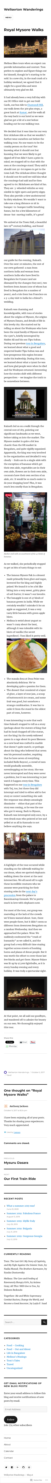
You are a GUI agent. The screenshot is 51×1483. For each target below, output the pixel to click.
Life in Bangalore (16, 1353)
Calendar (9, 1451)
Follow (10, 1419)
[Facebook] (12, 1467)
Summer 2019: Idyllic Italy (21, 1221)
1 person (17, 1132)
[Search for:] (22, 1322)
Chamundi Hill (35, 105)
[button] (19, 410)
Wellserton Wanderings (23, 9)
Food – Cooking (15, 1345)
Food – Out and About (19, 1349)
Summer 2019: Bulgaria (19, 1228)
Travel (9, 1075)
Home (7, 1438)
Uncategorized (14, 1368)
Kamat (23, 112)
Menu (8, 17)
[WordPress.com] (29, 1467)
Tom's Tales (13, 1360)
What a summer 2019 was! (21, 1205)
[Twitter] (6, 1467)
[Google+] (17, 1467)
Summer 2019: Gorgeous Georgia (24, 1236)
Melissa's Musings (17, 1356)
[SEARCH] (44, 1322)
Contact (8, 1458)
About (7, 1444)
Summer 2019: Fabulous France (24, 1213)
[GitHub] (23, 1467)
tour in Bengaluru (35, 343)
